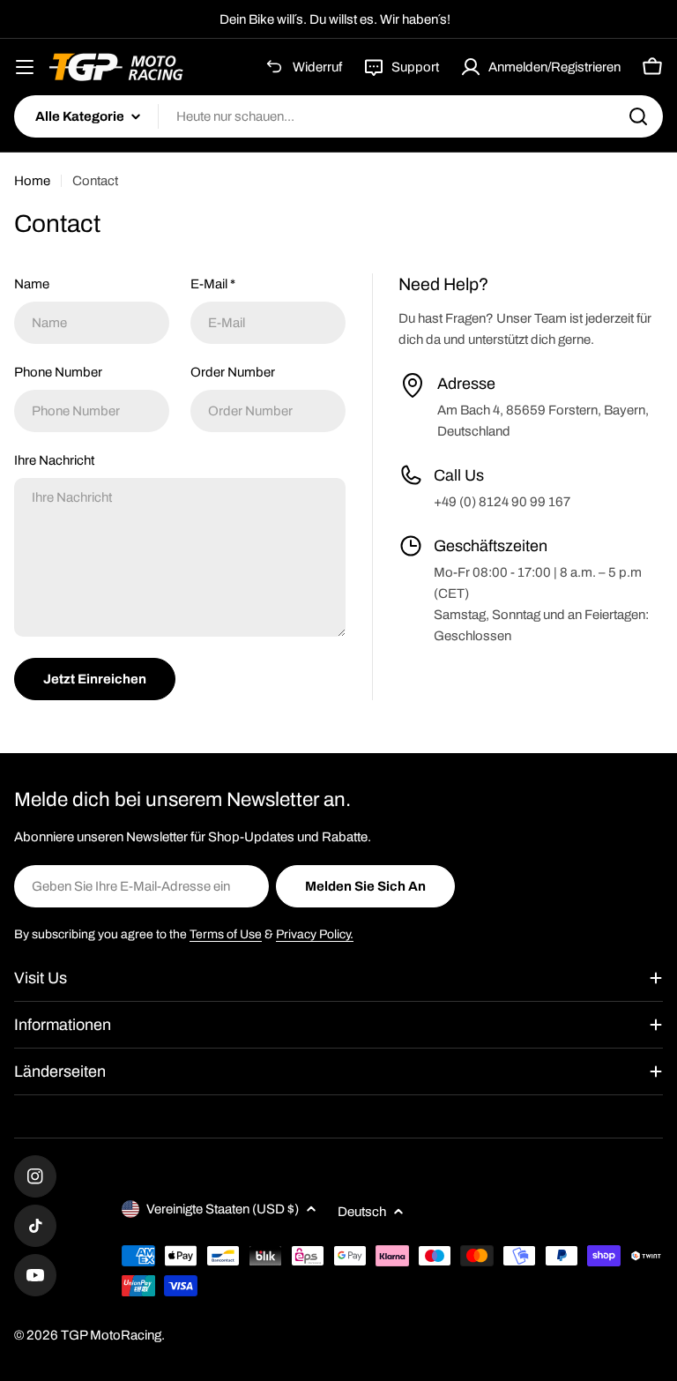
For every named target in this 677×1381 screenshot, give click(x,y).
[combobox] (338, 116)
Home (32, 181)
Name (31, 284)
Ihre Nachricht (54, 460)
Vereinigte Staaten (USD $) (222, 1209)
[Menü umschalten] (24, 67)
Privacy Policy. (314, 934)
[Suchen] (638, 116)
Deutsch (362, 1212)
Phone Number (58, 372)
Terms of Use (226, 934)
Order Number (232, 372)
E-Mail (212, 284)
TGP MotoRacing (111, 1335)
